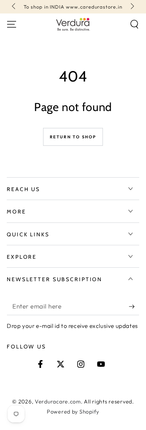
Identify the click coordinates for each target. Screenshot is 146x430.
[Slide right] (131, 6)
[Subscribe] (134, 306)
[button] (134, 24)
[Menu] (11, 24)
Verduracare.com (58, 401)
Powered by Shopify (73, 411)
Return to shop (73, 136)
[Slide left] (14, 6)
